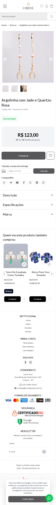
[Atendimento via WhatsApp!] (49, 498)
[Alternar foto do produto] (24, 264)
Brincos (13, 25)
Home (4, 25)
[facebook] (25, 362)
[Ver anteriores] (5, 273)
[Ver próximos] (51, 273)
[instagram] (30, 362)
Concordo (28, 499)
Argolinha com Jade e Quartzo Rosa (34, 25)
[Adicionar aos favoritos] (24, 299)
